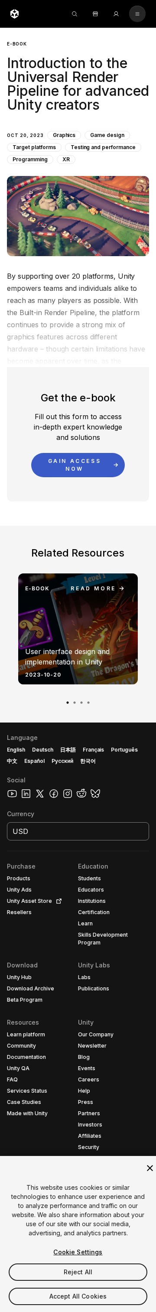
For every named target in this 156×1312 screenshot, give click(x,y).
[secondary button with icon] (137, 14)
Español (34, 761)
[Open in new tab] (57, 901)
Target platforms (34, 147)
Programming (30, 159)
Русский (62, 761)
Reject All (78, 1272)
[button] (78, 142)
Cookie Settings (77, 1252)
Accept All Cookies (78, 1296)
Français (93, 749)
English (16, 749)
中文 (12, 761)
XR (66, 159)
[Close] (150, 1168)
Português (124, 749)
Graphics (64, 135)
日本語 (68, 749)
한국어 (88, 761)
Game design (107, 135)
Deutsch (42, 749)
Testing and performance (103, 147)
